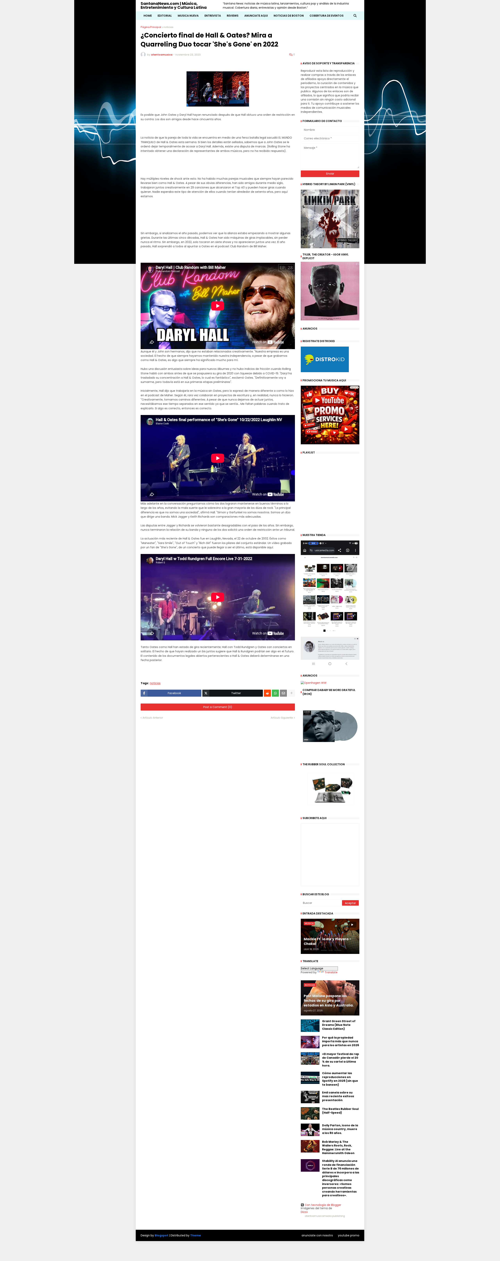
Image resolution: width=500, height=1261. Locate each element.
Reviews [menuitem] (232, 16)
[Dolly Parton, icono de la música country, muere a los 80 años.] (310, 1130)
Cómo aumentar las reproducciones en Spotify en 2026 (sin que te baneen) (340, 1079)
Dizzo (304, 1211)
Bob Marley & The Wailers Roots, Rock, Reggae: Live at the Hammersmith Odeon (338, 1147)
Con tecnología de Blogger (323, 1204)
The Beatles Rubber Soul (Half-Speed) (340, 1111)
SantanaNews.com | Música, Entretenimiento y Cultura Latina (174, 5)
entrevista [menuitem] (212, 16)
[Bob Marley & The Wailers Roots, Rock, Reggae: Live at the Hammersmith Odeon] (310, 1146)
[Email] (283, 693)
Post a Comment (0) (217, 707)
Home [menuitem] (148, 16)
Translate (331, 972)
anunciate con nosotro (317, 1235)
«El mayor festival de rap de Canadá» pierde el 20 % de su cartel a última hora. (340, 1059)
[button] (355, 15)
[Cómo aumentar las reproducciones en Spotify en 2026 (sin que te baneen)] (310, 1077)
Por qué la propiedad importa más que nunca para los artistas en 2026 (340, 1041)
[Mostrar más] (291, 693)
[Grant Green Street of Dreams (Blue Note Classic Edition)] (310, 1025)
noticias (168, 27)
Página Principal (151, 27)
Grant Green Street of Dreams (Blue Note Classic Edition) (338, 1025)
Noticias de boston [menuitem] (289, 16)
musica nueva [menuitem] (188, 16)
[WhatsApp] (275, 693)
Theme (195, 1235)
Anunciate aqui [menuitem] (256, 16)
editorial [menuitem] (165, 16)
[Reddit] (267, 693)
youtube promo (348, 1235)
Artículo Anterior (153, 717)
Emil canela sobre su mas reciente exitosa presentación (338, 1096)
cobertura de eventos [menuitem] (327, 16)
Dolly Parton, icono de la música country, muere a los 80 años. (340, 1129)
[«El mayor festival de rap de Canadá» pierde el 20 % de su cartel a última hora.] (310, 1058)
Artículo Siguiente (282, 717)
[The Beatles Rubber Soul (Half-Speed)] (310, 1113)
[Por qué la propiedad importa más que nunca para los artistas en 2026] (310, 1042)
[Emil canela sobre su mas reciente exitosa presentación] (310, 1097)
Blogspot (161, 1235)
